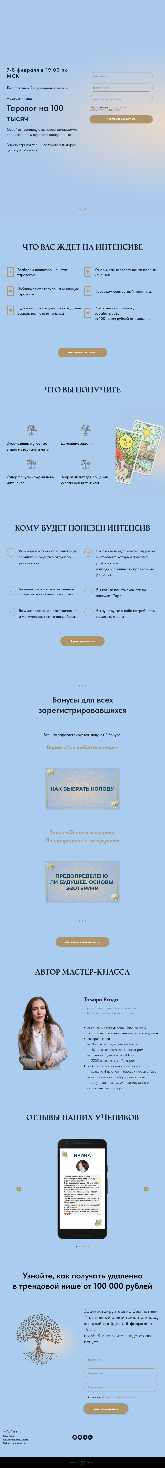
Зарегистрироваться (121, 743)
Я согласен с (108, 733)
